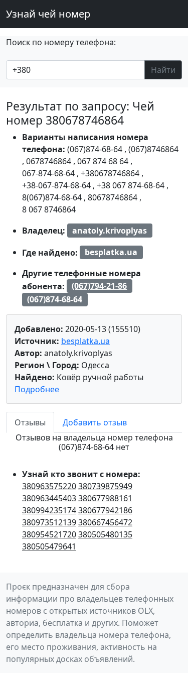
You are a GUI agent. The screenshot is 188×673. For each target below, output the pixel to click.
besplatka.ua (85, 341)
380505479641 (49, 546)
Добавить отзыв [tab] (95, 422)
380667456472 (105, 522)
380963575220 (49, 486)
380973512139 (49, 522)
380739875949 (105, 486)
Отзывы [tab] (30, 422)
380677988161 (105, 498)
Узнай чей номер (48, 14)
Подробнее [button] (37, 389)
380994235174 (49, 510)
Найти (163, 69)
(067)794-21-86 (99, 285)
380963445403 (49, 498)
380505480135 (105, 534)
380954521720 (49, 534)
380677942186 (105, 510)
